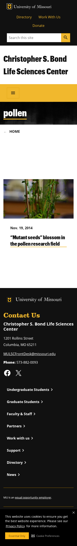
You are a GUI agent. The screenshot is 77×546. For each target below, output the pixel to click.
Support (16, 450)
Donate (38, 25)
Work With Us (49, 17)
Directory (24, 17)
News (14, 474)
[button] (45, 535)
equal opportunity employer (33, 497)
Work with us (21, 438)
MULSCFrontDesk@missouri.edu (29, 354)
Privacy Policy (15, 526)
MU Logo (9, 6)
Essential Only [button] (17, 536)
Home (14, 131)
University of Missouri (33, 7)
